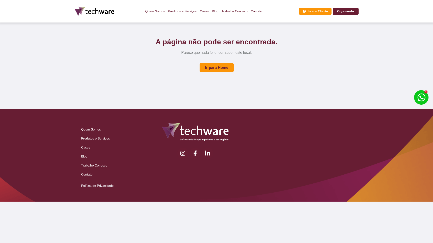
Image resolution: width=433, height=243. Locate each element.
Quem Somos (155, 11)
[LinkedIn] (207, 153)
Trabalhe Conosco (234, 11)
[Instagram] (183, 153)
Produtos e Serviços (182, 11)
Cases (204, 11)
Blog (215, 11)
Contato (256, 11)
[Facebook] (195, 153)
